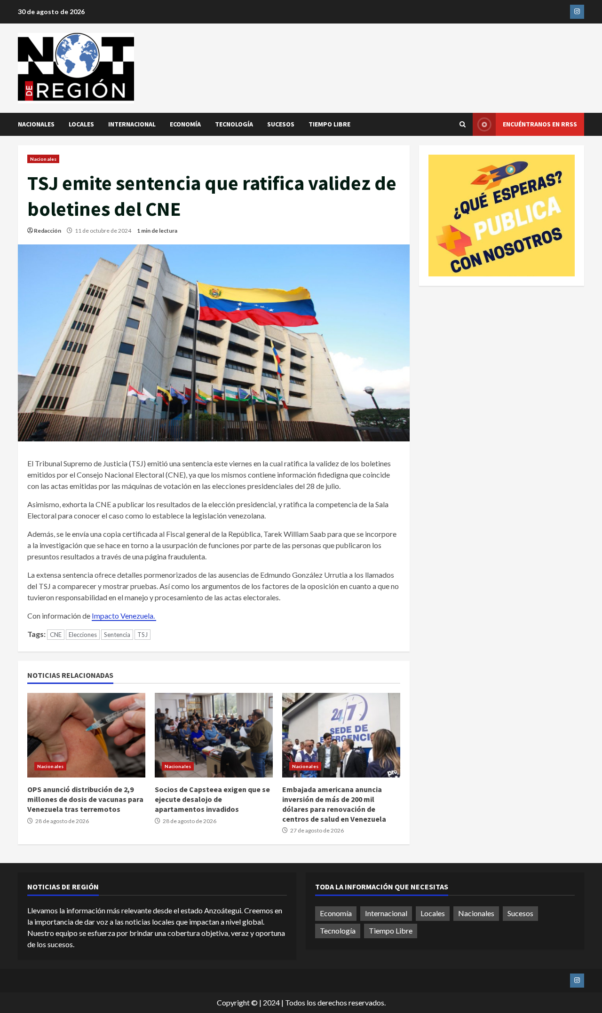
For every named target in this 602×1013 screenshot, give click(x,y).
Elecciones (83, 634)
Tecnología (234, 124)
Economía (185, 124)
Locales (81, 124)
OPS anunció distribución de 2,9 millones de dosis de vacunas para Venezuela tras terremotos (86, 735)
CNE (56, 634)
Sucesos (280, 124)
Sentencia (117, 634)
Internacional (132, 124)
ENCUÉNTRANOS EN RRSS (540, 124)
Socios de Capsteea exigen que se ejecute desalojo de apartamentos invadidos (214, 735)
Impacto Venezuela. (124, 615)
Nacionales (36, 124)
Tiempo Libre (329, 124)
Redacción (47, 230)
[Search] (462, 124)
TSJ (142, 634)
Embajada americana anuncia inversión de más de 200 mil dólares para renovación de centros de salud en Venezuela (341, 735)
